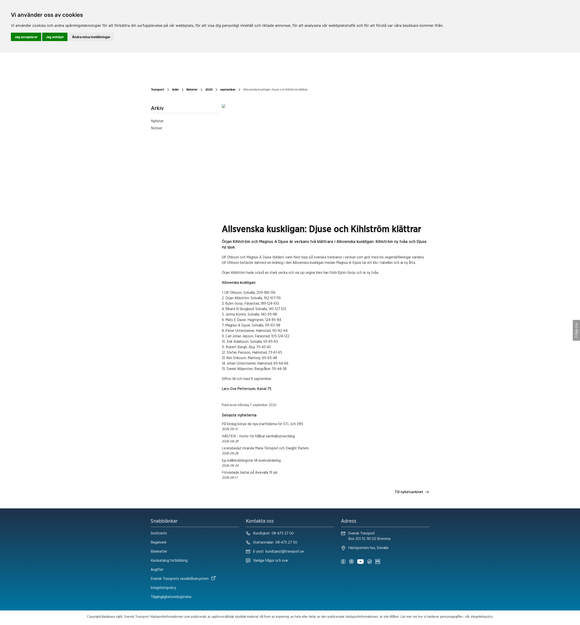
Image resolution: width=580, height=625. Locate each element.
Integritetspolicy (163, 588)
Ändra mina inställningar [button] (91, 37)
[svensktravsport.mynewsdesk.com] (377, 562)
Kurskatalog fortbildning (169, 560)
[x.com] (369, 562)
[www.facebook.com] (343, 562)
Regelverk (159, 542)
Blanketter (159, 551)
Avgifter (157, 569)
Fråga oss (576, 330)
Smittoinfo (159, 533)
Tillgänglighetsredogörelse (171, 597)
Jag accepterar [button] (26, 37)
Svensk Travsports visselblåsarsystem (180, 579)
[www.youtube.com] (360, 562)
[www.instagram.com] (351, 562)
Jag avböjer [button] (55, 37)
